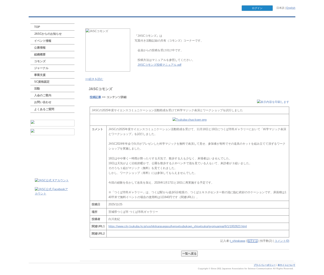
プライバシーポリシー (265, 265)
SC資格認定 (42, 81)
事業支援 (40, 74)
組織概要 (40, 54)
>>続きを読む (94, 79)
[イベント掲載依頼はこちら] (52, 123)
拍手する (252, 241)
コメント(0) (281, 240)
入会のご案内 (42, 95)
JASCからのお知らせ (48, 33)
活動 (37, 88)
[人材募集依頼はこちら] (52, 132)
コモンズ (40, 61)
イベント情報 (42, 40)
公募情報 (40, 47)
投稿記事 (95, 97)
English (290, 7)
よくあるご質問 (44, 109)
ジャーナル (41, 68)
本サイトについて (286, 265)
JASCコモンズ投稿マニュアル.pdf (159, 64)
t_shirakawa (237, 240)
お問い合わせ (42, 102)
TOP (37, 27)
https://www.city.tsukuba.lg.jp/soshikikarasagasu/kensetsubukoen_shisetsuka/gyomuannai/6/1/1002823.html (177, 226)
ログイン (257, 8)
